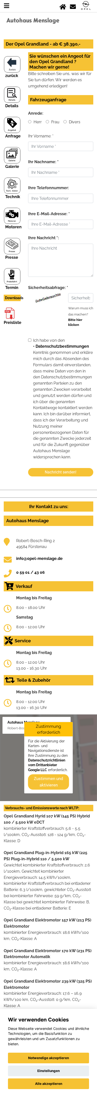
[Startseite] (62, 6)
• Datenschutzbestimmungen (61, 346)
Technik (12, 196)
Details (11, 106)
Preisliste (12, 322)
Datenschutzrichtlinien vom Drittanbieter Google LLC (46, 765)
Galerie (12, 166)
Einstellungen (48, 1071)
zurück (11, 75)
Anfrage (13, 136)
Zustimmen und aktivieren (48, 781)
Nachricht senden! (60, 472)
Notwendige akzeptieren (48, 1058)
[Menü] (6, 5)
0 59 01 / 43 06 (30, 572)
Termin (11, 287)
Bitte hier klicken (75, 322)
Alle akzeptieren (48, 1084)
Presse (11, 257)
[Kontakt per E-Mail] (73, 6)
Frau (54, 122)
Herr (37, 122)
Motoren (13, 227)
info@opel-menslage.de (39, 558)
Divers (74, 122)
